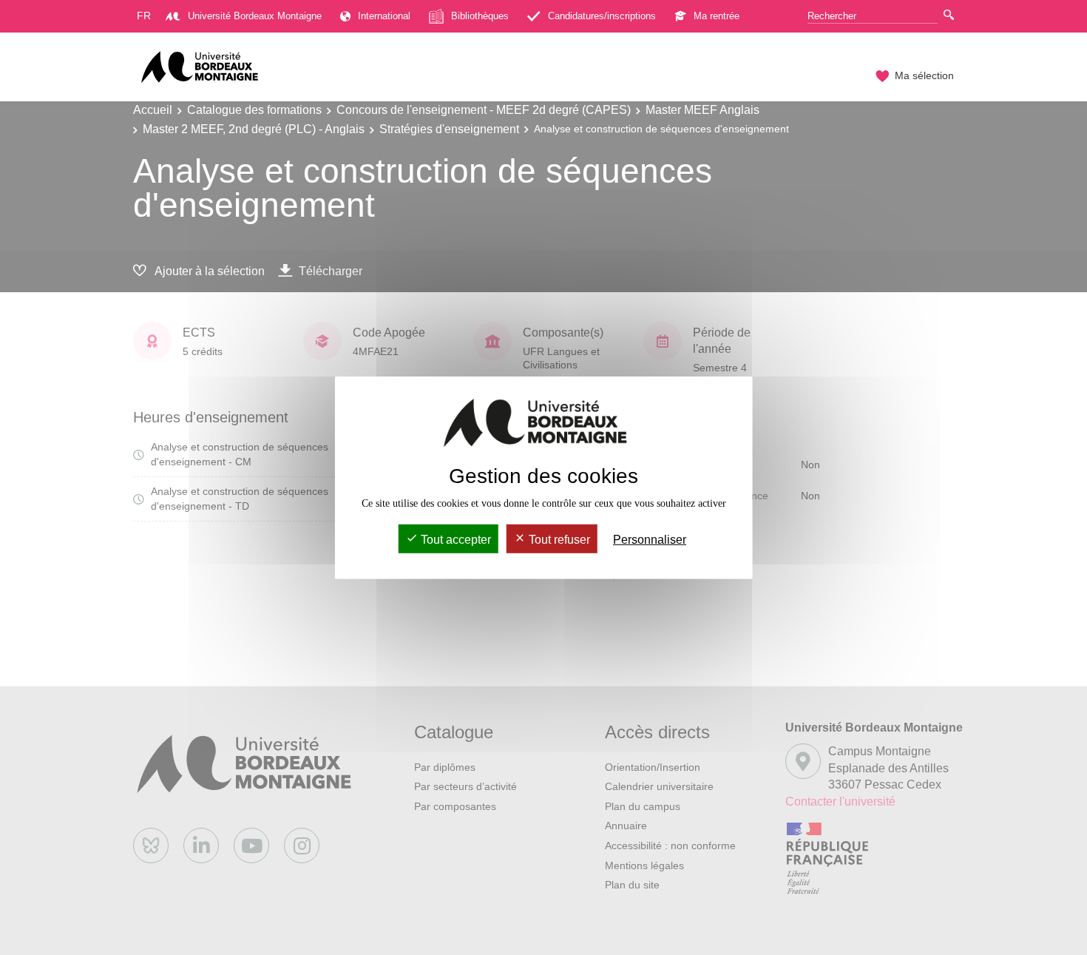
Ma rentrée (716, 15)
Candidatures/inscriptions (602, 15)
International (384, 15)
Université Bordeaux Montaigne (255, 15)
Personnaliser (649, 539)
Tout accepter (454, 539)
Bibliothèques (480, 15)
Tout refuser (558, 539)
